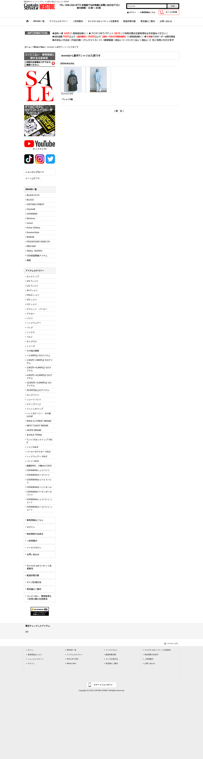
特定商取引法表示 (35, 534)
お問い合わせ (33, 554)
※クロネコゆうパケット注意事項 (39, 567)
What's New (71, 663)
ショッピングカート (36, 659)
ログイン (132, 12)
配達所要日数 (33, 575)
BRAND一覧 (71, 650)
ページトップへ (172, 643)
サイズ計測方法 (34, 582)
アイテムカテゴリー (74, 654)
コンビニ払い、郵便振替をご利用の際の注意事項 (39, 597)
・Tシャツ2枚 (66, 99)
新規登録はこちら (148, 12)
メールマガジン (34, 547)
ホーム (30, 650)
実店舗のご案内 (34, 589)
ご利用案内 (32, 541)
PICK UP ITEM (72, 659)
